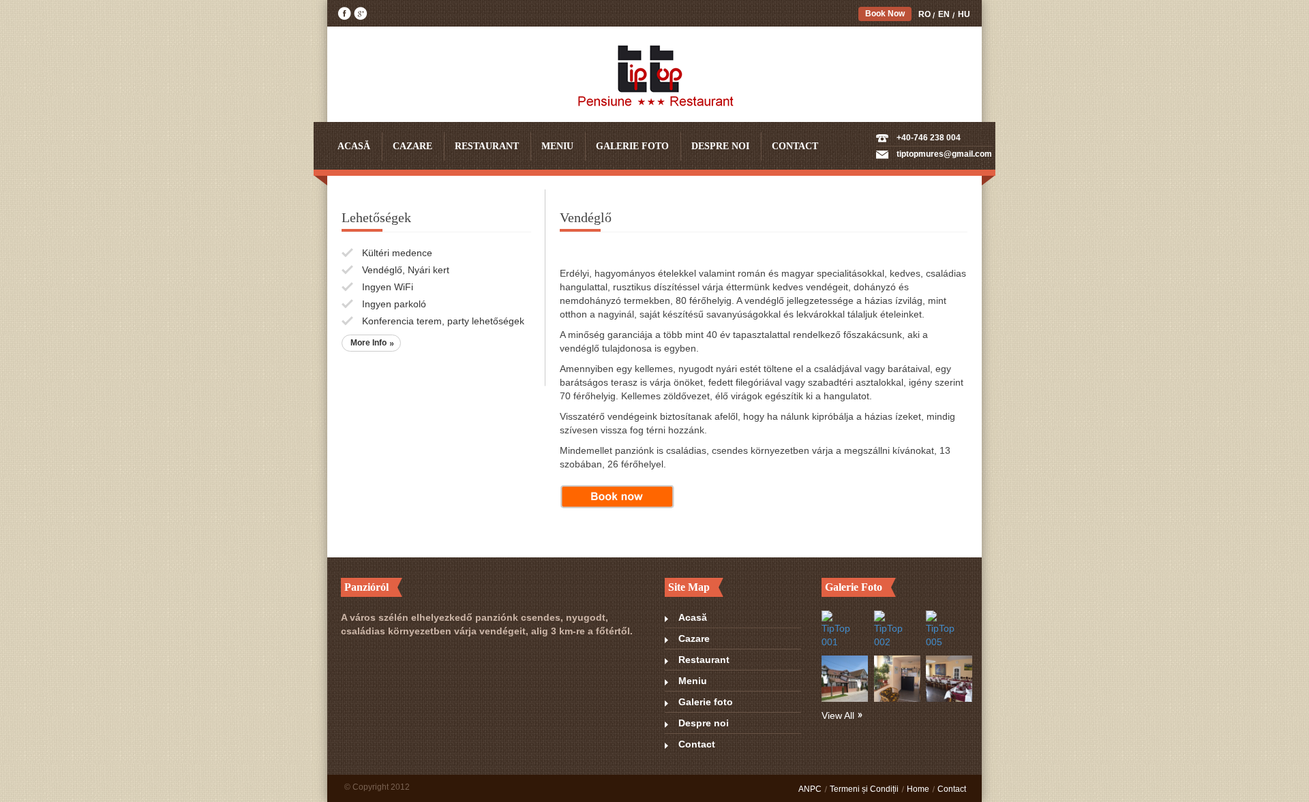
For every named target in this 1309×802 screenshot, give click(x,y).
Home (918, 789)
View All (838, 715)
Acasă (353, 146)
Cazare (412, 146)
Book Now (885, 13)
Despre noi (720, 146)
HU (964, 14)
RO (924, 14)
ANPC (810, 789)
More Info (368, 343)
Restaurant (487, 146)
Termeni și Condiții (864, 789)
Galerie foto (632, 146)
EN (944, 14)
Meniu (557, 146)
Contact (795, 146)
